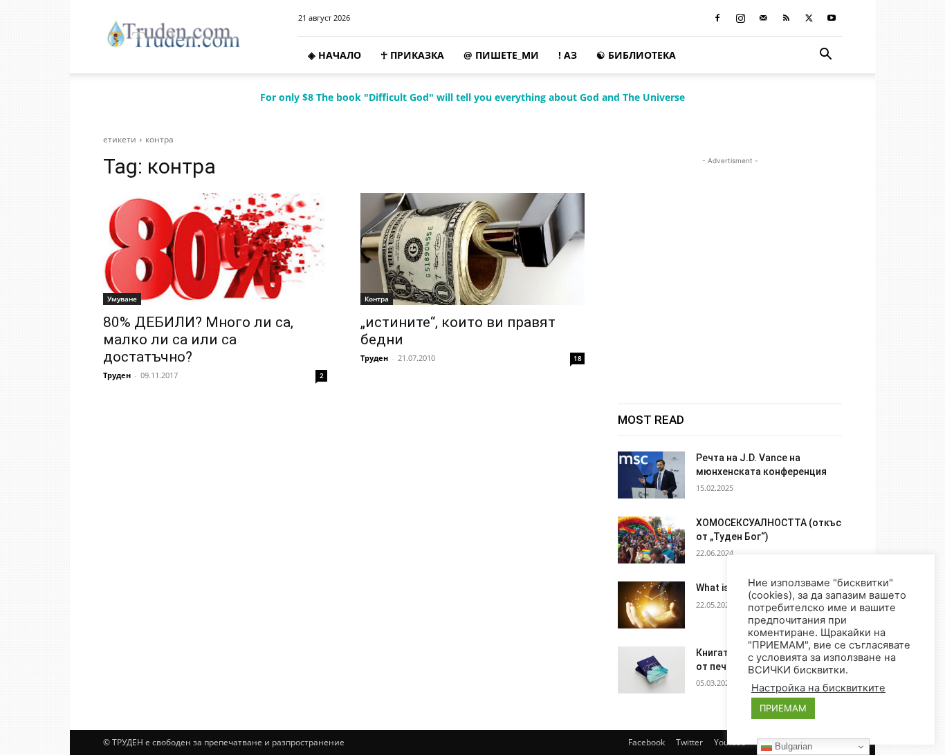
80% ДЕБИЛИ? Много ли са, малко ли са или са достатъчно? (198, 339)
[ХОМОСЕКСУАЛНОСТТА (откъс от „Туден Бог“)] (651, 539)
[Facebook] (717, 18)
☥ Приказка (412, 55)
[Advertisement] (730, 254)
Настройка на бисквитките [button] (818, 688)
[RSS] (786, 18)
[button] (825, 55)
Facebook (646, 742)
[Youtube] (831, 18)
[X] (808, 18)
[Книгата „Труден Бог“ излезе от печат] (651, 669)
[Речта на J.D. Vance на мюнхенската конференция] (651, 474)
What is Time (725, 587)
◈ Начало (334, 55)
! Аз (567, 55)
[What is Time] (651, 604)
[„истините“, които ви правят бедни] (472, 249)
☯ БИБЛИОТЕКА (636, 55)
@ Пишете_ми (501, 55)
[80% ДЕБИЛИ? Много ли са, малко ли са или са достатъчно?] (215, 249)
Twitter (689, 742)
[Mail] (763, 18)
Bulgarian (792, 746)
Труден (117, 375)
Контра (377, 299)
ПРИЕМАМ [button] (783, 708)
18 (578, 358)
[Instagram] (740, 18)
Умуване (122, 299)
